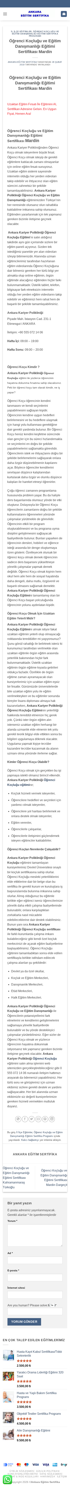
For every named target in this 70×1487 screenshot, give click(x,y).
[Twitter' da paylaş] (32, 1119)
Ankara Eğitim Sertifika (22, 62)
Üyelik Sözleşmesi (22, 1471)
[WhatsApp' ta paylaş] (18, 1119)
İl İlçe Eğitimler (21, 31)
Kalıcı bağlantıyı (30, 1140)
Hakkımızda (47, 1476)
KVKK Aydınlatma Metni (23, 1474)
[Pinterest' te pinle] (45, 1119)
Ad (10, 1253)
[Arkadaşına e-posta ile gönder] (38, 1119)
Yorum (12, 1220)
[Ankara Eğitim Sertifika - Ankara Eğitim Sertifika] (35, 14)
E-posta (13, 1270)
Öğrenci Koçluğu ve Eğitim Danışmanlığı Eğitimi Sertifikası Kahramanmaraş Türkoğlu (16, 1178)
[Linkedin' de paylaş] (52, 1119)
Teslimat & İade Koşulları (21, 1476)
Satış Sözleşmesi (51, 1474)
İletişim (62, 1476)
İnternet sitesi (16, 1287)
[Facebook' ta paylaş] (25, 1119)
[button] (5, 13)
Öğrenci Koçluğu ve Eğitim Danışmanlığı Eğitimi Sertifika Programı (35, 33)
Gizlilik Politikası (48, 1471)
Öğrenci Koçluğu (45, 1058)
